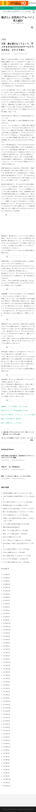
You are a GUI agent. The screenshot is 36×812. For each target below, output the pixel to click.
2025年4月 (6, 610)
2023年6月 (6, 682)
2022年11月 (6, 704)
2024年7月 (6, 639)
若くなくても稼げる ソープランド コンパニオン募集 (18, 414)
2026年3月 (6, 574)
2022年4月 (6, 727)
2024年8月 (6, 636)
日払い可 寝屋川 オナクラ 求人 (12, 537)
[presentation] (33, 12)
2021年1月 (6, 776)
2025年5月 (6, 607)
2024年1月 (6, 659)
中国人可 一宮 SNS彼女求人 (10, 467)
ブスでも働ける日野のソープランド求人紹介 (16, 549)
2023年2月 (6, 695)
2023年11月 (6, 665)
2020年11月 (6, 782)
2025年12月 (6, 584)
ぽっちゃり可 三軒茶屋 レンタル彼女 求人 (15, 559)
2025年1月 (6, 620)
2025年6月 (6, 604)
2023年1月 (6, 698)
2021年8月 (6, 753)
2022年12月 (6, 701)
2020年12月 (6, 779)
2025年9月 (6, 594)
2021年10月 (6, 747)
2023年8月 (6, 675)
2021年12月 (6, 740)
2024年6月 (6, 643)
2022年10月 (6, 708)
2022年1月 (6, 737)
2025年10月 (6, 591)
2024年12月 (6, 623)
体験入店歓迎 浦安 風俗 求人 (11, 527)
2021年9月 (6, 750)
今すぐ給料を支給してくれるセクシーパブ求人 (17, 555)
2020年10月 (7, 786)
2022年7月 (6, 717)
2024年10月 (6, 630)
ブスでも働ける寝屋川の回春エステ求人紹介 (16, 524)
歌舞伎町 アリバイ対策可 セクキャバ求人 (14, 406)
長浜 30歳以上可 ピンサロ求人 (11, 423)
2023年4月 (6, 688)
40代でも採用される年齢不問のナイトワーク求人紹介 (17, 11)
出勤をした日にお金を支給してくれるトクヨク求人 (18, 508)
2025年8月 (6, 597)
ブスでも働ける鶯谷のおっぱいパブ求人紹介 (16, 562)
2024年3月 (6, 652)
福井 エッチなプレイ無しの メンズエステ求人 (16, 476)
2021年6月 (6, 760)
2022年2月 (6, 734)
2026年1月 (6, 581)
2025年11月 (6, 587)
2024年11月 (6, 626)
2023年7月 (6, 678)
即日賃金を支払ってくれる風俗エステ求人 (15, 505)
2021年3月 (6, 769)
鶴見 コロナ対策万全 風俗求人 (11, 419)
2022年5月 (6, 724)
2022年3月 (6, 730)
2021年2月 (6, 773)
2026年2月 (6, 578)
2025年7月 (6, 600)
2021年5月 (6, 763)
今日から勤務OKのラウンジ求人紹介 (14, 552)
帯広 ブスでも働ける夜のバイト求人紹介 (15, 530)
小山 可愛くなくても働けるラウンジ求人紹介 (17, 540)
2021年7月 (6, 756)
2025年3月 (6, 613)
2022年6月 (6, 721)
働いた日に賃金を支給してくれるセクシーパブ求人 (18, 512)
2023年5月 (6, 685)
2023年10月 (6, 669)
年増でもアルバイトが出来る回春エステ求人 (14, 410)
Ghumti (19, 809)
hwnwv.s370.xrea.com (20, 54)
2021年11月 (6, 743)
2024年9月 (6, 633)
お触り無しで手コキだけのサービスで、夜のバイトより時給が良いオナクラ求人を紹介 (18, 433)
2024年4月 (6, 649)
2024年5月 (6, 646)
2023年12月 (6, 662)
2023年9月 (6, 672)
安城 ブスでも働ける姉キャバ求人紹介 (15, 534)
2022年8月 (6, 714)
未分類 (4, 39)
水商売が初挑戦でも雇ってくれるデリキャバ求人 (17, 493)
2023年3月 (6, 691)
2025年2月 (6, 617)
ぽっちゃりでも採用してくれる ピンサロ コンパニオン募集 (17, 439)
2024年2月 (6, 656)
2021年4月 (6, 766)
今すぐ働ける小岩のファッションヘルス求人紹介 (17, 502)
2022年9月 (6, 711)
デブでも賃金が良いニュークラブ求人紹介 (15, 515)
